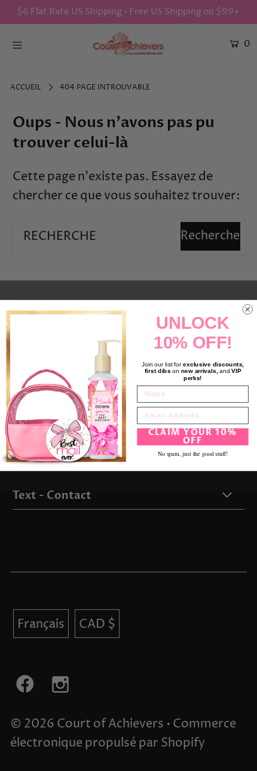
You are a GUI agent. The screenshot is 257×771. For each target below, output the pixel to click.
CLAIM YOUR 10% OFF (193, 436)
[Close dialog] (248, 309)
